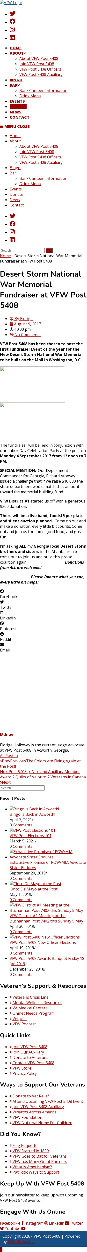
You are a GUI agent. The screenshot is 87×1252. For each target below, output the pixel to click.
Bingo (15, 167)
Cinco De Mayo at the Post (34, 889)
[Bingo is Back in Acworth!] (34, 809)
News (15, 199)
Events (16, 189)
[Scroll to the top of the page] (1, 1249)
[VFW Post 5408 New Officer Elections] (45, 937)
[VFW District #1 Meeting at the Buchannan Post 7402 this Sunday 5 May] (48, 910)
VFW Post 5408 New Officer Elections (43, 942)
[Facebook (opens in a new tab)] (12, 21)
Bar (13, 173)
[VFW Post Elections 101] (32, 830)
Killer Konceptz (21, 1241)
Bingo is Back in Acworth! (32, 814)
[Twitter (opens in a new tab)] (12, 13)
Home (15, 135)
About (15, 141)
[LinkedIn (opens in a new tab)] (12, 37)
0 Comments (21, 825)
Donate (16, 194)
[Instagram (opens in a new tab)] (12, 29)
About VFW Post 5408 (38, 146)
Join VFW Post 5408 (36, 151)
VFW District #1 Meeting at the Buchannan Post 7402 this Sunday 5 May (46, 918)
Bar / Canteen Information (43, 178)
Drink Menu (30, 183)
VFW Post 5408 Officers (40, 157)
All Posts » (9, 755)
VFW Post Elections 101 (30, 835)
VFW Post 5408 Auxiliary (41, 162)
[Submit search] (49, 250)
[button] (43, 594)
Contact (17, 205)
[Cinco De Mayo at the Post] (35, 883)
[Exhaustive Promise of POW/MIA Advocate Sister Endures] (48, 857)
